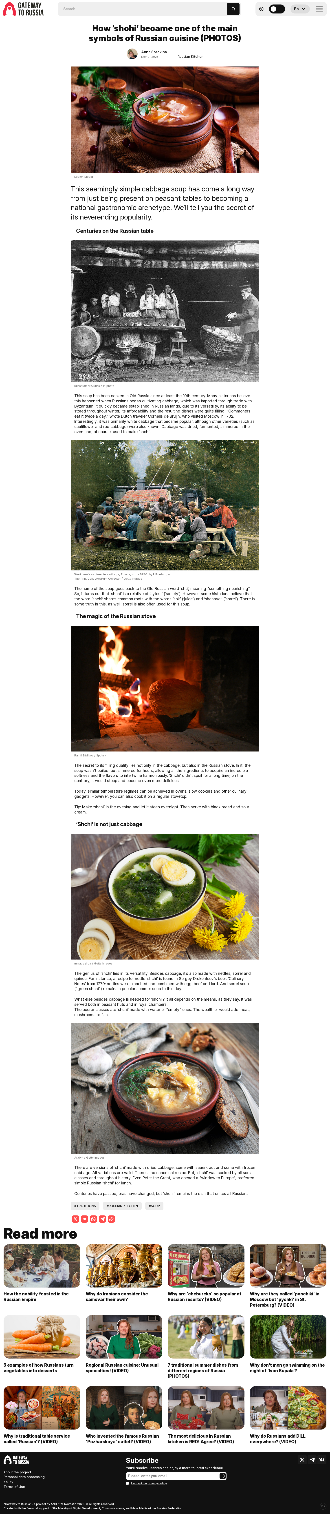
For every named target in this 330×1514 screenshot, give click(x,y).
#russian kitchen (122, 1206)
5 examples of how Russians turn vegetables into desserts (39, 1367)
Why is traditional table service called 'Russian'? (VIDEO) (37, 1438)
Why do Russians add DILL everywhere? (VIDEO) (278, 1438)
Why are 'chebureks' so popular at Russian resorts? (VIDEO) (204, 1296)
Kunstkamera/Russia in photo (94, 386)
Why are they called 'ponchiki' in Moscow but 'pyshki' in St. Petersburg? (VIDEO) (284, 1299)
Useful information (294, 20)
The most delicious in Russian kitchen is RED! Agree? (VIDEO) (201, 1438)
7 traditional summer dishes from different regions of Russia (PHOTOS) (203, 1370)
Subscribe (142, 1460)
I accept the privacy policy (149, 1483)
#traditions (85, 1206)
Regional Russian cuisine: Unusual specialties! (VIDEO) (122, 1367)
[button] (223, 7)
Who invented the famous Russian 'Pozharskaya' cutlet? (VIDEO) (122, 1438)
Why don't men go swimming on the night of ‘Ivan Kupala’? (287, 1367)
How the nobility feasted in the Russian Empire (36, 1296)
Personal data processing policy (24, 1479)
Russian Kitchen (190, 56)
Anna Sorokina (154, 52)
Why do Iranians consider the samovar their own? (117, 1296)
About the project (17, 1472)
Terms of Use (14, 1487)
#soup (154, 1206)
